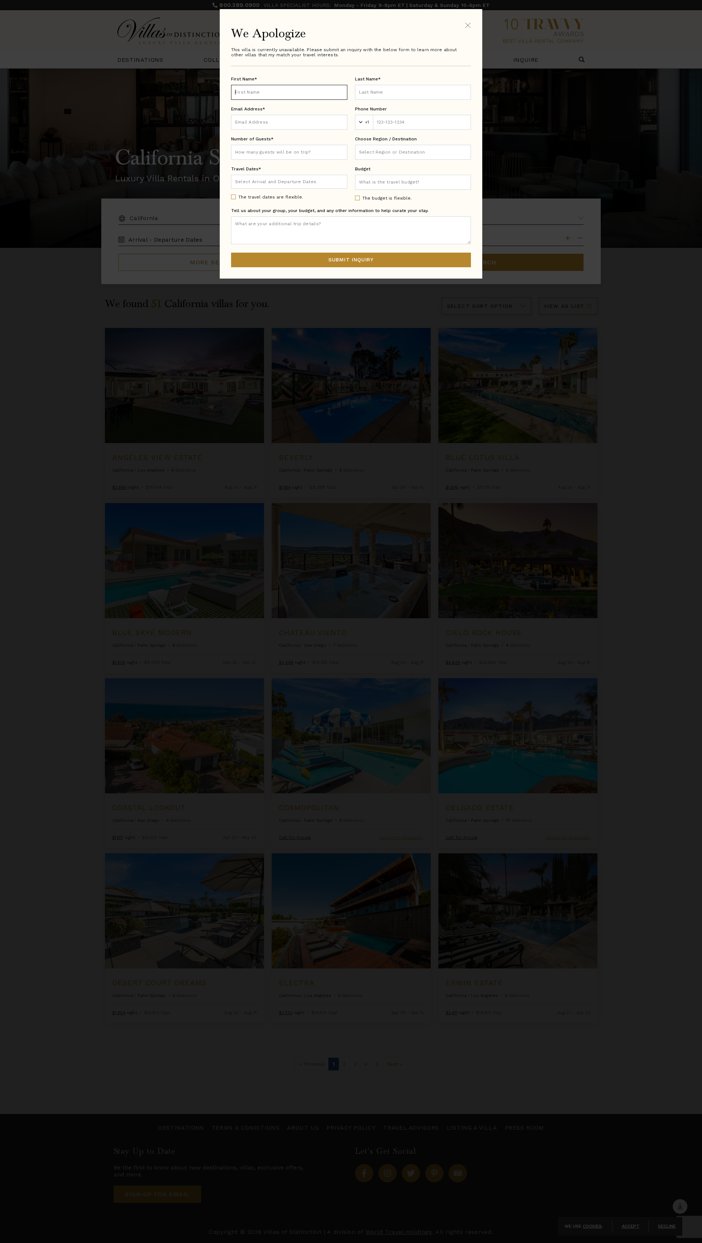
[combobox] (413, 152)
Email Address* (248, 109)
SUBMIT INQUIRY (351, 259)
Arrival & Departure (265, 181)
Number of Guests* (252, 138)
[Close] (468, 25)
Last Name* (368, 79)
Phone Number (371, 109)
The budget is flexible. (387, 198)
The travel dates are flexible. (270, 197)
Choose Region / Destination (386, 138)
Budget (362, 168)
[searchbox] (413, 152)
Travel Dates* (246, 168)
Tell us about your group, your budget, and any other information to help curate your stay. (330, 210)
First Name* (244, 79)
